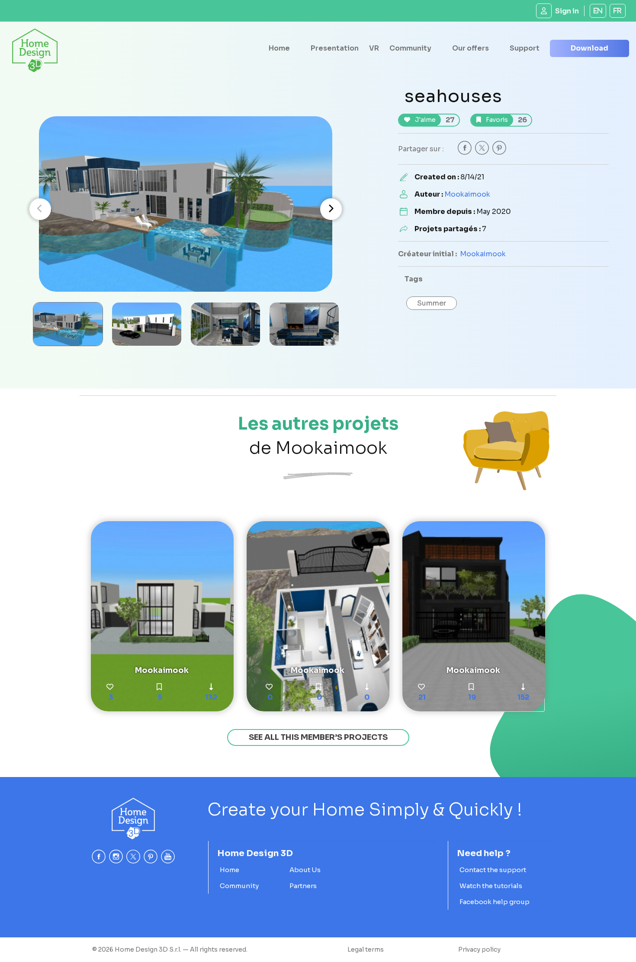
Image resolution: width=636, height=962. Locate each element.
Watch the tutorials (490, 886)
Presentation (335, 48)
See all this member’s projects (318, 737)
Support (525, 48)
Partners (303, 886)
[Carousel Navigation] (185, 209)
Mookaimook (467, 194)
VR (374, 48)
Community (410, 48)
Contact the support (492, 870)
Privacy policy (479, 949)
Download (589, 48)
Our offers (470, 48)
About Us (305, 870)
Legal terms (365, 949)
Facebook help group (494, 902)
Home (279, 48)
